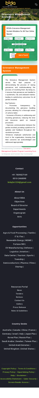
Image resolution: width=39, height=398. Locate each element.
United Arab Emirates (19, 345)
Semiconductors (11, 263)
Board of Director (19, 205)
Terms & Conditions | (27, 369)
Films (33, 263)
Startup (19, 267)
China (25, 330)
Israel (15, 334)
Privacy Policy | (9, 372)
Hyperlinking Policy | (26, 372)
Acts (19, 217)
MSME (29, 240)
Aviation (24, 251)
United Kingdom (12, 349)
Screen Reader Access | (19, 382)
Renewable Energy (15, 240)
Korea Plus (13, 337)
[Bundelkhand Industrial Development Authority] (16, 4)
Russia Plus (25, 337)
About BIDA (19, 198)
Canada (17, 330)
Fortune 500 (19, 244)
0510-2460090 (19, 178)
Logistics (15, 251)
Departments (19, 209)
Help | (13, 375)
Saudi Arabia (8, 341)
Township (19, 259)
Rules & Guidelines (19, 311)
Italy (22, 334)
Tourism (21, 255)
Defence (28, 248)
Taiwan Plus (31, 341)
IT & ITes (19, 236)
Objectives (19, 201)
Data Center (11, 255)
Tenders (19, 294)
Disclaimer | (22, 375)
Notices (19, 297)
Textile (32, 233)
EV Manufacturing (15, 248)
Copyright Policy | (9, 369)
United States (28, 349)
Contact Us (19, 300)
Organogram (19, 213)
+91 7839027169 (19, 175)
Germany (7, 334)
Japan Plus (31, 334)
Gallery (19, 304)
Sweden (20, 341)
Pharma (25, 263)
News (19, 290)
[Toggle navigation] (36, 4)
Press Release (19, 307)
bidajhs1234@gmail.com (19, 182)
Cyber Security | (31, 379)
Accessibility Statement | (11, 379)
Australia (7, 330)
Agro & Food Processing (15, 233)
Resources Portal (19, 287)
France (32, 330)
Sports (30, 255)
